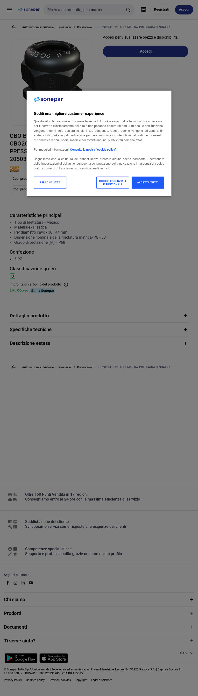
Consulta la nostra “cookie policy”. (93, 149)
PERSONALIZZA (50, 182)
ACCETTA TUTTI (147, 182)
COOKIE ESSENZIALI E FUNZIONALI (112, 182)
